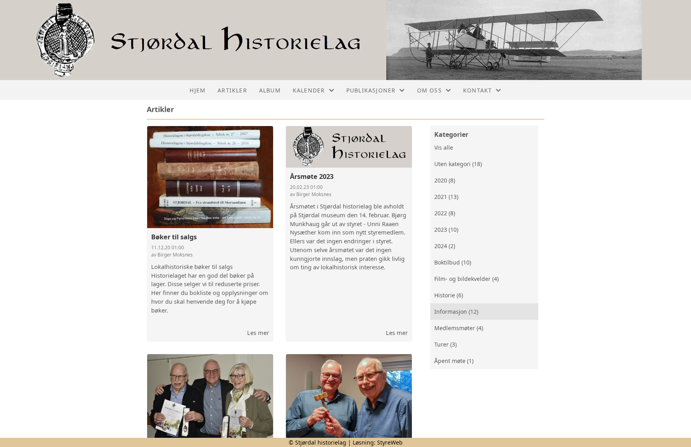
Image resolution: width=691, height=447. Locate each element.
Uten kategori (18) (458, 164)
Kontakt (477, 90)
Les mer (258, 333)
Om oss (429, 90)
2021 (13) (446, 196)
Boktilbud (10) (452, 262)
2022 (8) (444, 213)
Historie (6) (448, 295)
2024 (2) (444, 246)
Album (270, 90)
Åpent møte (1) (453, 361)
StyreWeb (390, 442)
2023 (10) (446, 229)
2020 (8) (444, 180)
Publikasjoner (371, 90)
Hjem (198, 90)
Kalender (309, 90)
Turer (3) (445, 344)
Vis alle (443, 147)
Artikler (232, 90)
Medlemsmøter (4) (458, 328)
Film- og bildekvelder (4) (466, 279)
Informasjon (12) (456, 311)
